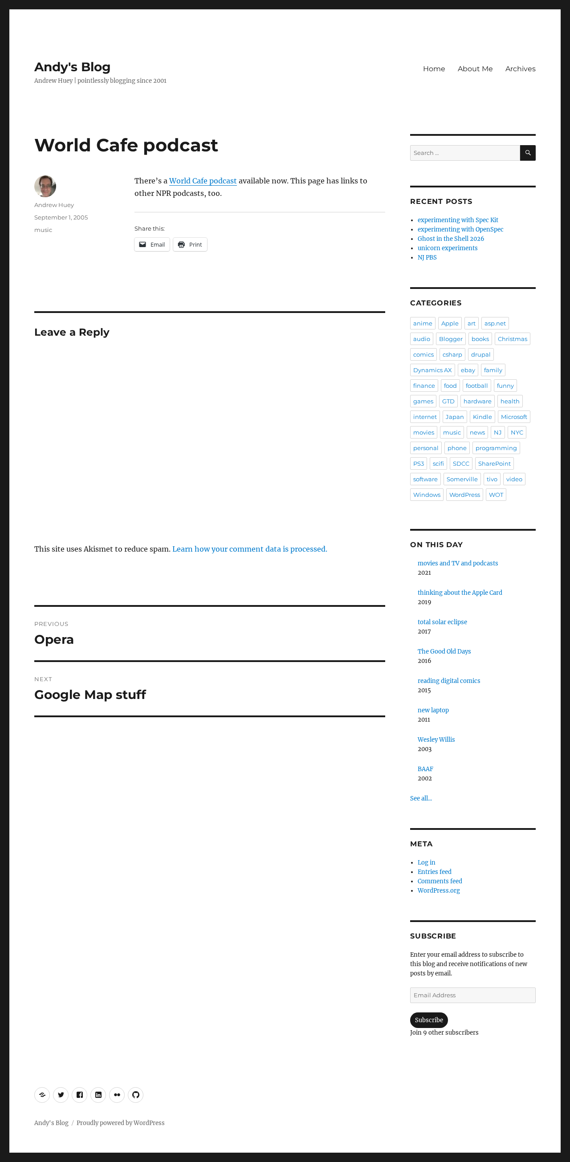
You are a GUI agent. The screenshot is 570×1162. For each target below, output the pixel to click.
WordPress (464, 494)
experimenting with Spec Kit (458, 220)
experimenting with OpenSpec (461, 229)
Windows (426, 494)
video (514, 479)
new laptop (433, 710)
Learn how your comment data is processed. (249, 548)
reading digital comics (449, 681)
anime (422, 323)
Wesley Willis (436, 740)
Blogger (451, 338)
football (477, 385)
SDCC (461, 463)
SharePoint (494, 463)
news (477, 432)
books (480, 338)
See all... (421, 798)
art (472, 323)
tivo (492, 479)
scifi (438, 463)
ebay (468, 370)
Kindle (482, 416)
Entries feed (435, 872)
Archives (520, 69)
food (450, 385)
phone (457, 447)
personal (426, 447)
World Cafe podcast (203, 180)
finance (424, 385)
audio (421, 338)
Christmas (512, 338)
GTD (448, 401)
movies (423, 432)
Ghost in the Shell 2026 (451, 239)
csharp (452, 354)
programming (496, 447)
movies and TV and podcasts (458, 563)
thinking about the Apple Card (460, 593)
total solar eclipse (442, 622)
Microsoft (514, 416)
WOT (496, 494)
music (43, 229)
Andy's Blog (72, 66)
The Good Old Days (444, 651)
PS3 (418, 463)
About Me (475, 69)
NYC (517, 432)
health (510, 401)
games (423, 401)
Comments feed (440, 881)
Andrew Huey (54, 204)
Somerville (462, 479)
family (493, 370)
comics (423, 354)
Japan (455, 416)
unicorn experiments (448, 248)
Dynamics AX (432, 370)
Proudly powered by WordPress (121, 1123)
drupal (481, 354)
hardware (478, 401)
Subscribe (429, 1020)
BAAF (425, 769)
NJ (498, 432)
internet (425, 416)
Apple (450, 323)
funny (505, 385)
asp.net (495, 323)
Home (434, 69)
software (425, 479)
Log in (427, 862)
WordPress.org (439, 890)
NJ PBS (427, 257)
